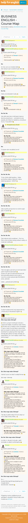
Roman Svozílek (14, 49)
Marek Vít (10, 184)
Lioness (7, 314)
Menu (24, 2)
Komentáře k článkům (16, 10)
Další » (24, 37)
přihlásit (10, 499)
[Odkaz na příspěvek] (4, 55)
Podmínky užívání (10, 518)
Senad (10, 40)
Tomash (7, 380)
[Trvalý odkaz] (15, 44)
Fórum (6, 10)
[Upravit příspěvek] (17, 128)
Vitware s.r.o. (18, 514)
